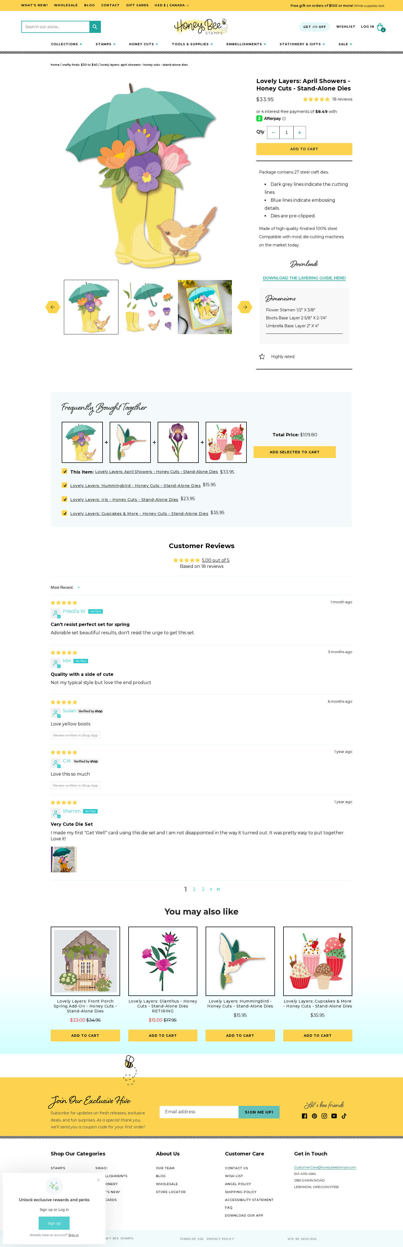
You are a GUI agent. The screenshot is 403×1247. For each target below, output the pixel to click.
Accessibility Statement (249, 1200)
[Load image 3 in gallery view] (205, 307)
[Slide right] (241, 307)
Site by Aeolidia (302, 1239)
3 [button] (203, 889)
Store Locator (171, 1192)
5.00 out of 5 (215, 560)
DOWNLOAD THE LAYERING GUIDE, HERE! (304, 277)
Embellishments (111, 1176)
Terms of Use (192, 1239)
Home (55, 65)
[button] (66, 44)
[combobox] (61, 27)
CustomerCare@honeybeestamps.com (325, 1167)
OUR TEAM (165, 1168)
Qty (260, 131)
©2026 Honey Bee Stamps (111, 1238)
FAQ (228, 1208)
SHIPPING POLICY (241, 1192)
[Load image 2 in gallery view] (148, 307)
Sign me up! (259, 1112)
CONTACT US (236, 1168)
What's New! (107, 1192)
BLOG (161, 1176)
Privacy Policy (220, 1239)
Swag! (101, 1168)
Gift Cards (106, 1200)
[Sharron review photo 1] (64, 859)
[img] (64, 602)
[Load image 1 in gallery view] (91, 307)
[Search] (94, 26)
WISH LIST (234, 1176)
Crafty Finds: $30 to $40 (80, 65)
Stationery (106, 1184)
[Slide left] (57, 307)
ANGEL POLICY (238, 1184)
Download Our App (244, 1215)
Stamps (58, 1168)
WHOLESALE (167, 1184)
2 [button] (194, 889)
